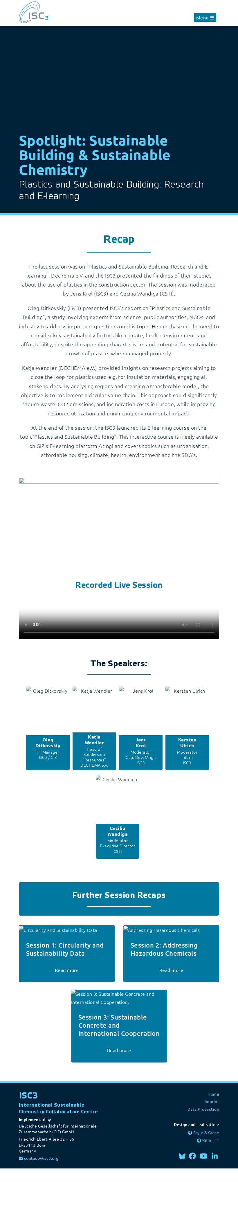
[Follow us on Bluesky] (182, 1156)
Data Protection (203, 1109)
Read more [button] (67, 970)
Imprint (212, 1101)
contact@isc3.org (41, 1158)
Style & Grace (206, 1132)
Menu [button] (202, 17)
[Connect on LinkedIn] (214, 1156)
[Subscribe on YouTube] (203, 1156)
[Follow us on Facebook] (192, 1156)
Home (213, 1093)
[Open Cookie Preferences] (43, 1189)
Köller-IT (210, 1140)
